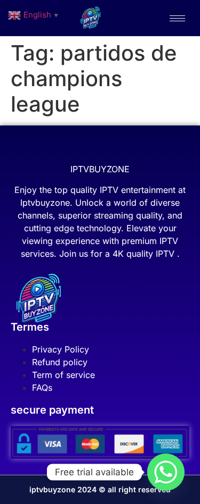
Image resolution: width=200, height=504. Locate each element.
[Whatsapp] (166, 472)
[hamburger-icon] (177, 18)
